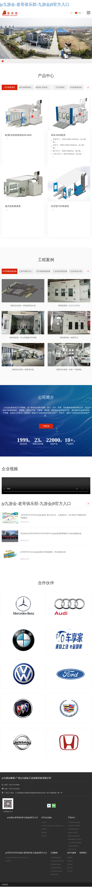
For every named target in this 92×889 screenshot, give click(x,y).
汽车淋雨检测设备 (73, 829)
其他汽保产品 (72, 849)
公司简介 (44, 822)
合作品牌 (44, 836)
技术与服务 (71, 853)
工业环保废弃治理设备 (74, 842)
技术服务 (70, 864)
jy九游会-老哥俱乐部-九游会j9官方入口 (34, 4)
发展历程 (44, 832)
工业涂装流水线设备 (74, 822)
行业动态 (8, 861)
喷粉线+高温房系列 (74, 836)
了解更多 (46, 426)
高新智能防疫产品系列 (74, 839)
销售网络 (70, 857)
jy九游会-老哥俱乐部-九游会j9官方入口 (17, 857)
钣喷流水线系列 (72, 832)
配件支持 (70, 868)
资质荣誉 (44, 829)
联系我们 (83, 853)
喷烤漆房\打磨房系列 (74, 826)
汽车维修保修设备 (55, 857)
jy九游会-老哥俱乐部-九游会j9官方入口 (22, 817)
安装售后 (70, 861)
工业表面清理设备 (73, 846)
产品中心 (71, 817)
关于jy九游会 (46, 817)
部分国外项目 (54, 874)
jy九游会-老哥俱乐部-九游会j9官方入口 (26, 853)
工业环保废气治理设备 (57, 861)
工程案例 (54, 853)
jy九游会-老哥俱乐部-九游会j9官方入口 (53, 826)
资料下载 (70, 871)
